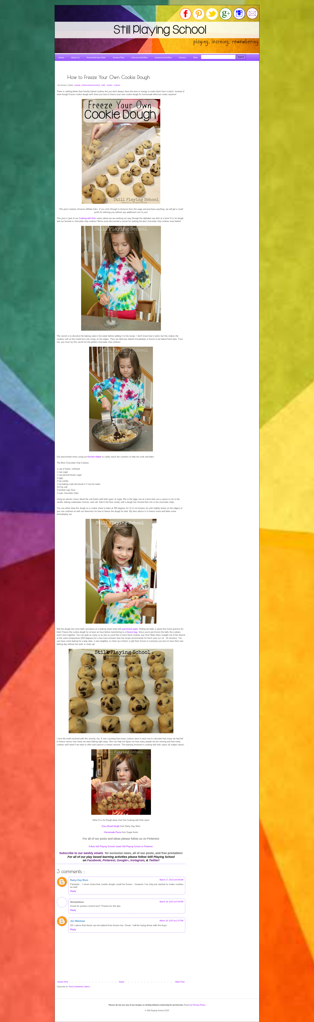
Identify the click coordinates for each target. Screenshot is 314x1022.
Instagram (137, 860)
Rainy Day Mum (79, 880)
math (103, 85)
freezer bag (132, 632)
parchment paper (130, 629)
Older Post (179, 982)
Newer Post (63, 982)
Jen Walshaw (77, 921)
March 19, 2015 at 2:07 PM (171, 921)
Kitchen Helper (94, 457)
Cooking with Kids (87, 218)
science (117, 85)
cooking (77, 85)
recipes (110, 85)
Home (121, 982)
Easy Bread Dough (111, 826)
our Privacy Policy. (197, 1005)
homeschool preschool (91, 85)
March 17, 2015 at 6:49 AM (171, 880)
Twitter (153, 860)
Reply (73, 891)
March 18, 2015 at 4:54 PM (171, 902)
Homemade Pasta (112, 832)
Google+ (123, 860)
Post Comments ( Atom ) (79, 987)
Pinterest (109, 860)
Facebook (94, 860)
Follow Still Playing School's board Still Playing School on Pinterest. (121, 846)
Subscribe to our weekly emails (81, 853)
